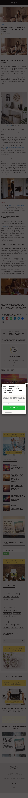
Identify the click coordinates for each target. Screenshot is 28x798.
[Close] (26, 383)
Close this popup (8, 412)
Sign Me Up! (14, 408)
